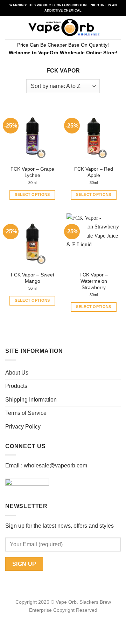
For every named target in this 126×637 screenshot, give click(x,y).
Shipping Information (31, 400)
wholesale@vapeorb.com (55, 465)
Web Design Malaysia (63, 618)
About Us (16, 373)
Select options (32, 194)
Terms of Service (26, 413)
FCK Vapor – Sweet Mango (32, 278)
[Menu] (9, 27)
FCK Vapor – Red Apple (93, 172)
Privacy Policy (23, 427)
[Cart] (117, 27)
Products (16, 386)
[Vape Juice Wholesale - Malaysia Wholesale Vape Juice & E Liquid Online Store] (63, 27)
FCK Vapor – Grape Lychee (32, 172)
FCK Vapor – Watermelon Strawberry (93, 281)
